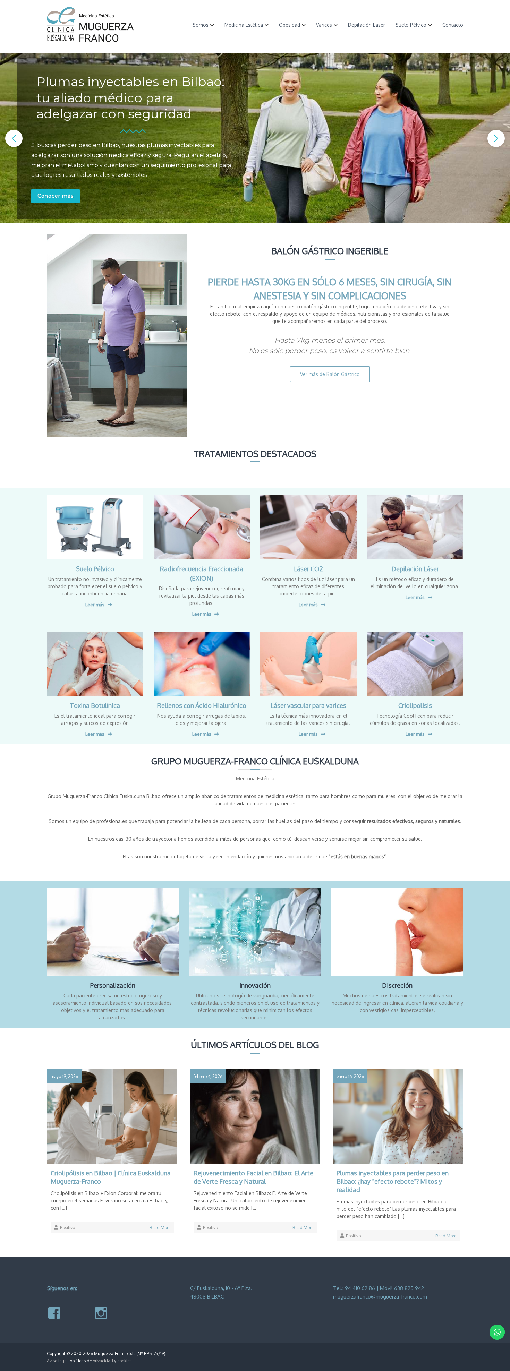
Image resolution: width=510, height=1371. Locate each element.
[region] (255, 138)
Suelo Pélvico (411, 25)
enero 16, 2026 (350, 1076)
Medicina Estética (243, 25)
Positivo (67, 1227)
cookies (124, 1360)
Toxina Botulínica (95, 705)
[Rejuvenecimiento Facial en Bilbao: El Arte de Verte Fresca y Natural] (255, 1116)
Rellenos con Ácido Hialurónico (201, 705)
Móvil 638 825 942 (402, 1288)
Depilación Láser (415, 569)
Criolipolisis (415, 705)
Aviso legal (57, 1360)
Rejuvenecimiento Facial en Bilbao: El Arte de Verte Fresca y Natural (253, 1177)
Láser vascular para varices (308, 705)
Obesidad (289, 25)
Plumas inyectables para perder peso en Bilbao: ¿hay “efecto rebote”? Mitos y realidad (393, 1181)
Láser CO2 (308, 569)
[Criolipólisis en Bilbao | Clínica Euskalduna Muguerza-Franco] (112, 1116)
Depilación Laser (366, 25)
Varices (324, 25)
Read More (160, 1227)
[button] (14, 138)
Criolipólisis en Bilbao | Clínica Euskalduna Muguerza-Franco (111, 1177)
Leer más (94, 604)
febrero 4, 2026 (208, 1076)
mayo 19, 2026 (64, 1076)
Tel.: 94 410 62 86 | (356, 1288)
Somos (201, 25)
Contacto (452, 25)
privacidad (103, 1360)
